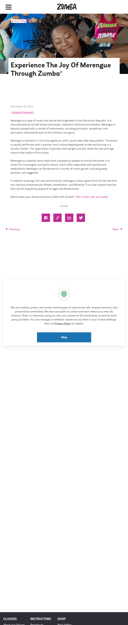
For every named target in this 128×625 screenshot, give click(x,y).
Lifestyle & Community (22, 112)
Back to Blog (20, 21)
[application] (64, 312)
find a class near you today (92, 197)
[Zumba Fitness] (67, 7)
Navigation (9, 7)
